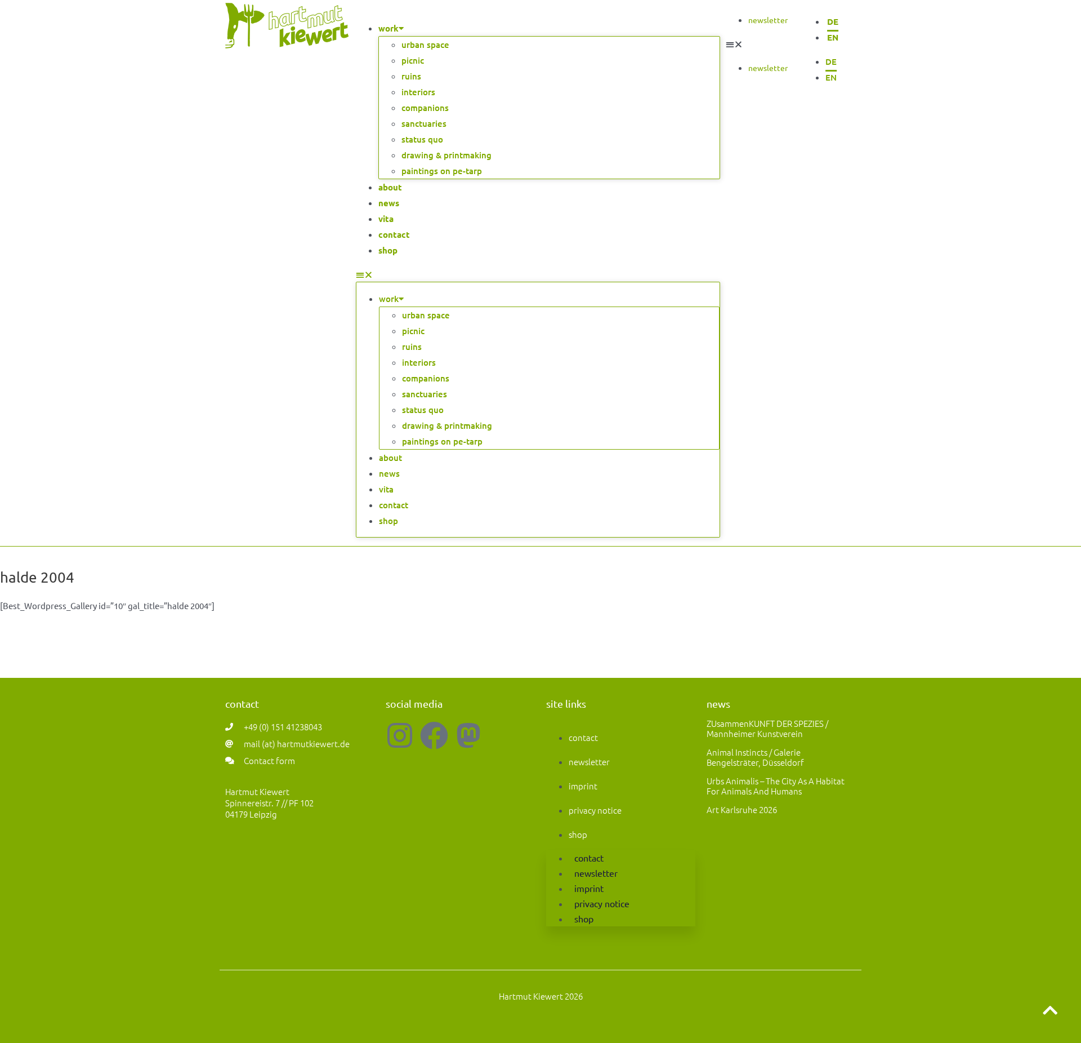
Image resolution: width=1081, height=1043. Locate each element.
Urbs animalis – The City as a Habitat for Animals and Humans (776, 786)
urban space (425, 44)
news (388, 202)
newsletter (768, 20)
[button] (538, 274)
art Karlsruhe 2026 (742, 809)
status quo (422, 139)
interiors (418, 91)
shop (387, 250)
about (390, 187)
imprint (583, 786)
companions (425, 107)
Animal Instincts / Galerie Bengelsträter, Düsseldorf (755, 757)
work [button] (388, 28)
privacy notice (595, 810)
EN (832, 37)
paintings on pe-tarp (441, 170)
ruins (411, 76)
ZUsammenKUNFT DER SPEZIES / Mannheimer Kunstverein (767, 728)
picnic (412, 60)
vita (386, 218)
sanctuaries (423, 123)
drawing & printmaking (446, 155)
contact (394, 234)
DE (832, 21)
